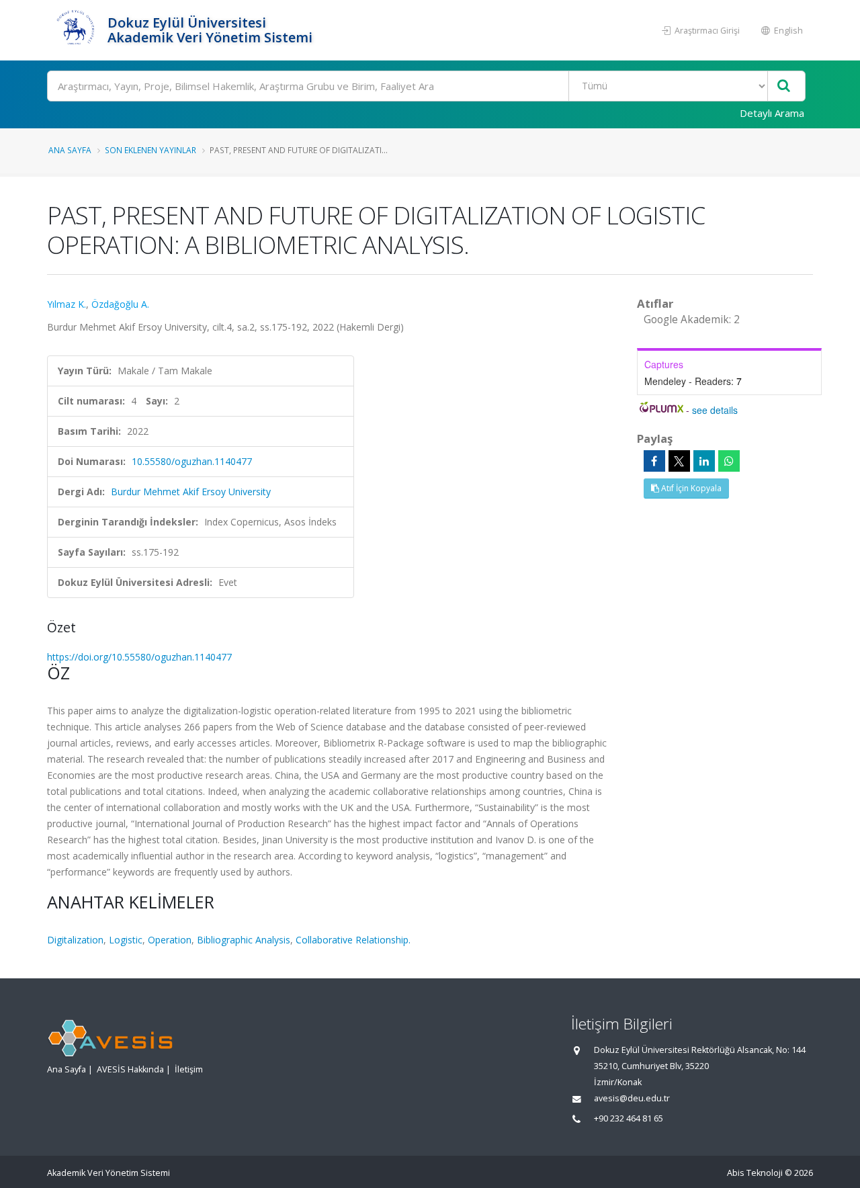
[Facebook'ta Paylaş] (654, 461)
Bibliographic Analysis (243, 939)
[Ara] (784, 86)
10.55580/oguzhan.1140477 (192, 461)
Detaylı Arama (772, 113)
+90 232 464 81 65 (628, 1118)
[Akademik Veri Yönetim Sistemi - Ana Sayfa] (75, 30)
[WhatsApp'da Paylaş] (729, 461)
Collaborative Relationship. (353, 939)
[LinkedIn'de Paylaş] (704, 461)
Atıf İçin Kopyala (690, 488)
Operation (169, 939)
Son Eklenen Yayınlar (150, 149)
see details (715, 410)
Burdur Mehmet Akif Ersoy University (191, 491)
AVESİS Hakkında (130, 1069)
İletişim (189, 1069)
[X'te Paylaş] (679, 461)
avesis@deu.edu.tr (632, 1098)
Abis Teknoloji (755, 1173)
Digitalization (75, 939)
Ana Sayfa (69, 149)
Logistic (125, 939)
